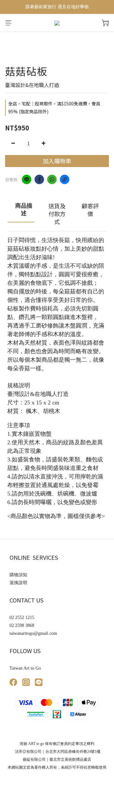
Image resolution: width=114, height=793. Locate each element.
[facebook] (39, 179)
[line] (26, 179)
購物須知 (18, 574)
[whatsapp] (52, 179)
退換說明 (18, 582)
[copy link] (64, 179)
